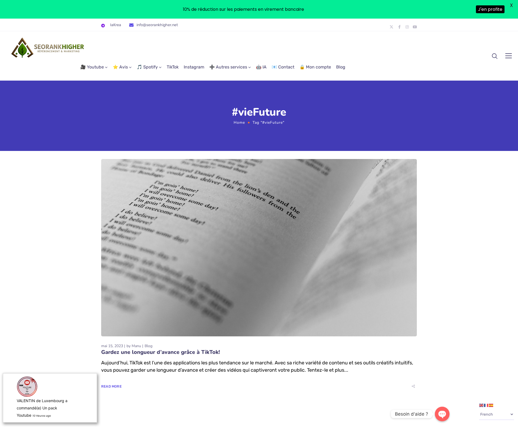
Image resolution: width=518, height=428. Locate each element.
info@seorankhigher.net (157, 25)
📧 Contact (283, 67)
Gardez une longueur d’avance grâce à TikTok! (160, 352)
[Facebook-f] (399, 27)
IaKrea (115, 25)
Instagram (194, 67)
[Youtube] (415, 27)
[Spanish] (491, 405)
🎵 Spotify (147, 67)
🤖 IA (261, 67)
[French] (486, 405)
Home (239, 122)
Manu (136, 345)
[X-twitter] (391, 27)
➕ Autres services (228, 67)
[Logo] (48, 48)
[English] (481, 405)
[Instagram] (407, 27)
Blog (340, 67)
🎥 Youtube (92, 67)
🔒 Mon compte (315, 67)
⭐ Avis (120, 67)
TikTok (173, 67)
